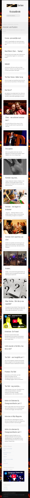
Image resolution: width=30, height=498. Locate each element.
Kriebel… (8, 268)
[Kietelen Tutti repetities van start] (15, 227)
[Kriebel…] (15, 258)
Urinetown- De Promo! (12, 331)
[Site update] (15, 138)
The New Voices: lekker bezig (14, 77)
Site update (9, 148)
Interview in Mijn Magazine (13, 416)
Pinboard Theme (12, 494)
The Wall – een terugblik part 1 (14, 357)
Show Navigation (23, 13)
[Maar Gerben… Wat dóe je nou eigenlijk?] (15, 288)
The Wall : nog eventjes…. (13, 386)
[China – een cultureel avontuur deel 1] (15, 107)
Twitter (15, 19)
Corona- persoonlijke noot (13, 38)
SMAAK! (7, 64)
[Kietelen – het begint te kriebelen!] (15, 196)
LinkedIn (18, 19)
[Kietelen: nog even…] (15, 167)
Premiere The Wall (10, 371)
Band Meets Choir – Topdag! (14, 51)
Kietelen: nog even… (11, 177)
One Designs (19, 494)
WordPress (5, 496)
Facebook (12, 19)
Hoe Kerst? (8, 90)
